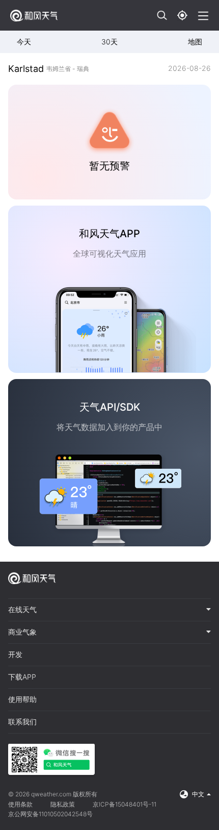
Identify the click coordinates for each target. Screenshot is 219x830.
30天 (109, 41)
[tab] (109, 610)
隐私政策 (62, 804)
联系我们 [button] (22, 722)
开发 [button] (15, 654)
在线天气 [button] (22, 610)
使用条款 (20, 804)
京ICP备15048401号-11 (124, 804)
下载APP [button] (22, 677)
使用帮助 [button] (22, 699)
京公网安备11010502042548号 (50, 814)
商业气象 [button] (22, 632)
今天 (24, 41)
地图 (195, 41)
